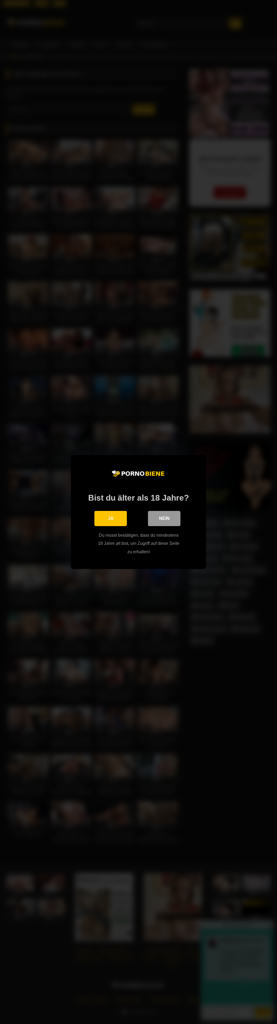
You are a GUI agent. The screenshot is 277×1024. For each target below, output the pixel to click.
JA (111, 518)
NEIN (164, 518)
